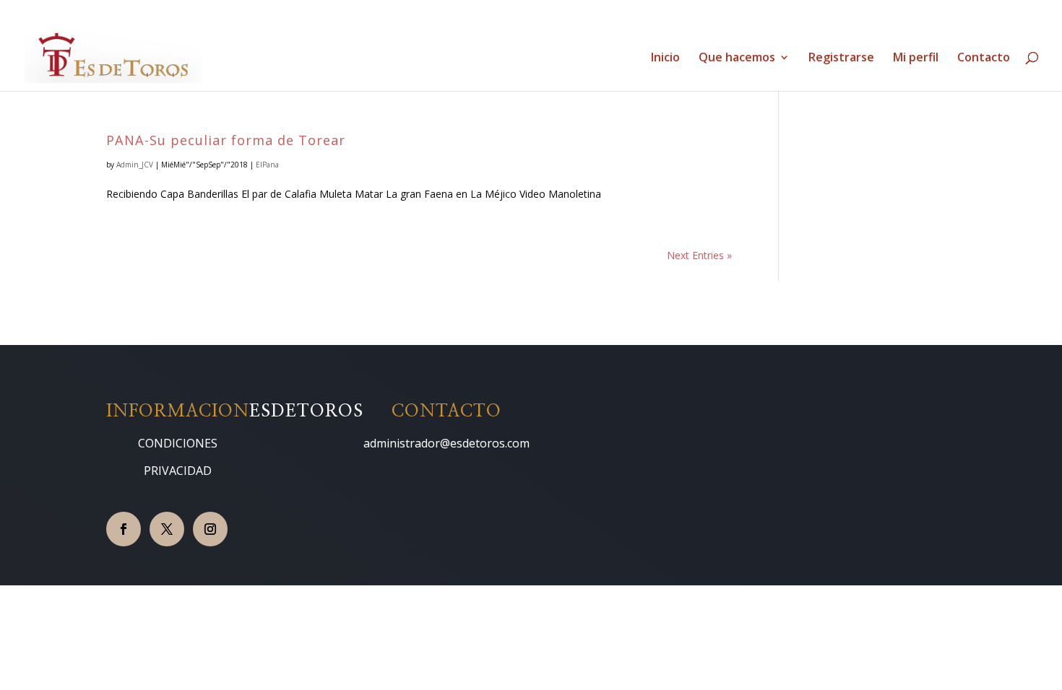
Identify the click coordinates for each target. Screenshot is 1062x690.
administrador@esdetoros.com (446, 443)
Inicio (665, 58)
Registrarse (841, 58)
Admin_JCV (134, 165)
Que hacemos (737, 58)
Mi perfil (915, 58)
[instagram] (210, 529)
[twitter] (167, 529)
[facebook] (123, 529)
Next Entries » (699, 255)
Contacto (983, 58)
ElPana (267, 165)
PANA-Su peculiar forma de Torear (225, 140)
